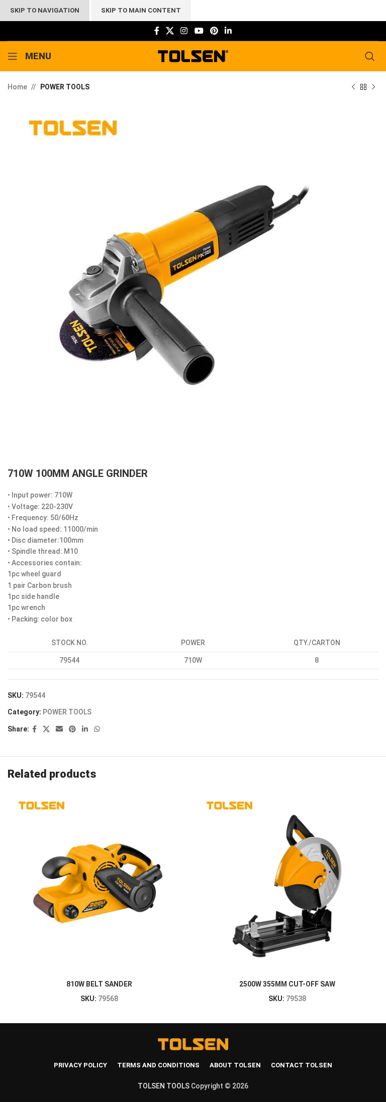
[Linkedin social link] (228, 31)
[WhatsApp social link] (97, 729)
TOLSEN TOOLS (163, 1086)
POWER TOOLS (64, 87)
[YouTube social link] (199, 31)
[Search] (371, 56)
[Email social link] (59, 729)
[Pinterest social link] (214, 31)
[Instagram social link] (184, 31)
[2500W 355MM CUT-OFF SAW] (287, 883)
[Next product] (373, 87)
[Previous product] (353, 87)
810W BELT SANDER (99, 984)
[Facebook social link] (156, 31)
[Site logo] (193, 56)
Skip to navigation (44, 10)
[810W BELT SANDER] (99, 883)
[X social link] (169, 31)
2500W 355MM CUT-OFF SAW (287, 984)
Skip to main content (141, 10)
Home (17, 87)
